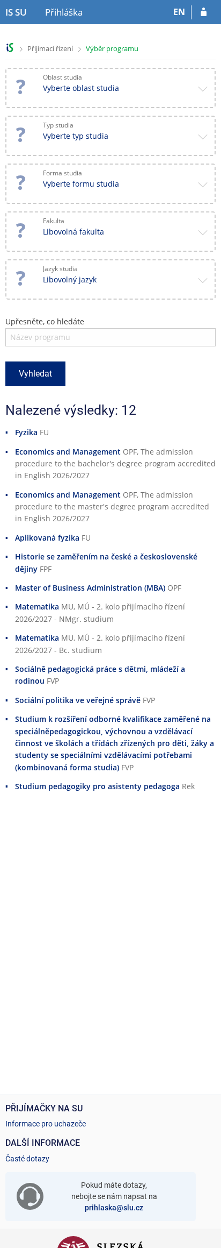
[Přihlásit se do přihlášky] (203, 12)
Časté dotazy (27, 1158)
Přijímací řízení (50, 48)
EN (179, 12)
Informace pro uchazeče (45, 1123)
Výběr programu (112, 48)
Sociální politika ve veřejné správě (78, 700)
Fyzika (26, 432)
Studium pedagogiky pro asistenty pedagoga (97, 786)
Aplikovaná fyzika (47, 538)
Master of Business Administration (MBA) (90, 588)
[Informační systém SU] (9, 47)
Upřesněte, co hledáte (44, 321)
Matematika (37, 606)
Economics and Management (68, 451)
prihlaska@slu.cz (114, 1207)
